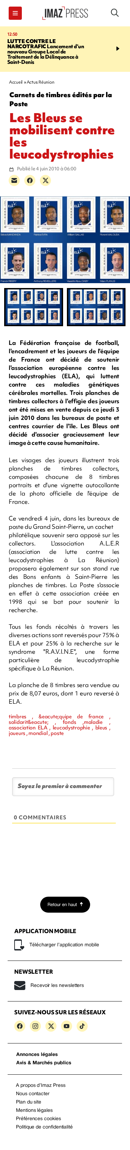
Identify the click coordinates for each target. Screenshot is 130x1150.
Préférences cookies (38, 1119)
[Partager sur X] (45, 180)
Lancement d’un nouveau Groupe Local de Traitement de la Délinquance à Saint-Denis (45, 52)
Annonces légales (37, 1054)
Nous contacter (33, 1094)
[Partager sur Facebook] (29, 180)
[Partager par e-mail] (14, 180)
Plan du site (28, 1102)
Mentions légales (34, 1110)
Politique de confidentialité (44, 1127)
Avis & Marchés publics (43, 1063)
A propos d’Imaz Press (41, 1085)
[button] (15, 13)
